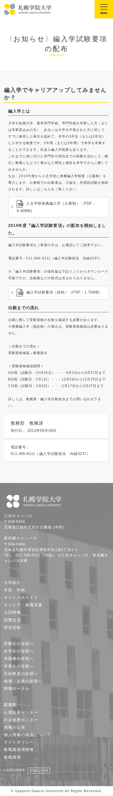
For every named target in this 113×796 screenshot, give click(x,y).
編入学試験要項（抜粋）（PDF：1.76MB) (63, 292)
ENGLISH (38, 770)
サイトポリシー (19, 742)
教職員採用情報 (19, 749)
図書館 (10, 704)
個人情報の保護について (27, 734)
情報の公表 (14, 727)
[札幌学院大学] (28, 9)
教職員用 (12, 757)
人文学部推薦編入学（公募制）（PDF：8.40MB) (56, 207)
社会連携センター (21, 720)
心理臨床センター (21, 712)
